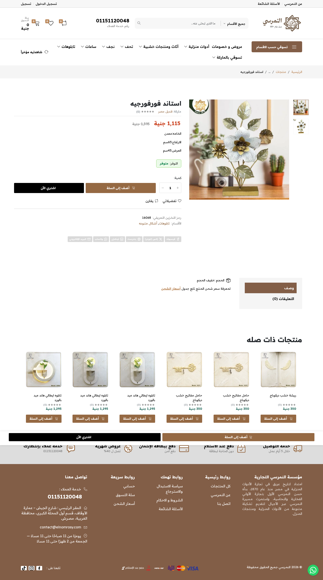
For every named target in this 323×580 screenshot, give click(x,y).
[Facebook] (39, 568)
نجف (110, 46)
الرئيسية (296, 72)
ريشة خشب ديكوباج (283, 395)
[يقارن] (266, 366)
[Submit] (139, 23)
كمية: (177, 178)
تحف (128, 46)
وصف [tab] (289, 288)
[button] (31, 23)
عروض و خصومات (227, 46)
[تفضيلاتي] (266, 361)
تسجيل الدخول (46, 3)
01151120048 (65, 496)
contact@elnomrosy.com (60, 527)
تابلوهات (67, 46)
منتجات (281, 72)
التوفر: (174, 163)
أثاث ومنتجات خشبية (160, 46)
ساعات (90, 46)
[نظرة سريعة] (266, 355)
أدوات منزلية (198, 46)
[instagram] (31, 568)
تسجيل (26, 3)
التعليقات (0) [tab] (283, 298)
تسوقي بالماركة (229, 57)
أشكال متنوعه (148, 223)
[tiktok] (24, 568)
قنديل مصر (165, 111)
